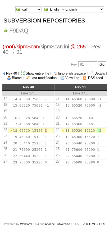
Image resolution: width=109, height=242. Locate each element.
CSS (102, 224)
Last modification (43, 78)
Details (99, 73)
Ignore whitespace (72, 73)
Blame (17, 78)
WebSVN (26, 224)
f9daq (18, 30)
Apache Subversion (57, 224)
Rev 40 (11, 73)
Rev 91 (80, 87)
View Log (72, 78)
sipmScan (28, 46)
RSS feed (95, 78)
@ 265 (77, 46)
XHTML (91, 224)
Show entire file (37, 73)
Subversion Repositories (44, 20)
